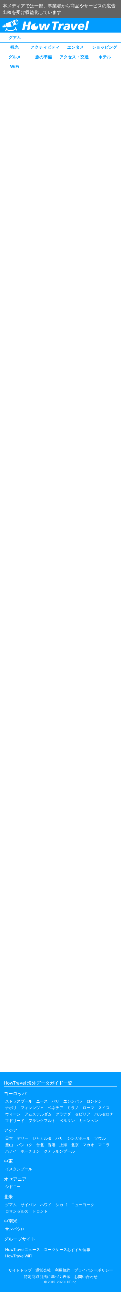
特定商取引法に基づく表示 (47, 1276)
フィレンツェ (32, 1107)
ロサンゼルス (16, 1211)
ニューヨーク (82, 1204)
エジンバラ (73, 1101)
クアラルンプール (59, 1151)
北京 (75, 1144)
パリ (55, 1101)
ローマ (88, 1107)
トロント (40, 1211)
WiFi (14, 66)
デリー (22, 1138)
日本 (9, 1138)
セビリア (82, 1114)
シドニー (13, 1186)
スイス (104, 1107)
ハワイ (46, 1204)
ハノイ (11, 1151)
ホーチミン (30, 1151)
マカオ (88, 1144)
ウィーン (13, 1114)
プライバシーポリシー (93, 1270)
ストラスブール (18, 1101)
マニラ (104, 1144)
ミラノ (73, 1107)
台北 (40, 1144)
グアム (14, 37)
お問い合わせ (85, 1276)
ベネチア (55, 1107)
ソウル (100, 1138)
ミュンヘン (88, 1120)
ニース (42, 1101)
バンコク (24, 1144)
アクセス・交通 (74, 56)
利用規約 (62, 1270)
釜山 (9, 1144)
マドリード (15, 1120)
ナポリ (11, 1107)
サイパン (28, 1204)
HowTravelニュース (22, 1249)
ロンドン (94, 1101)
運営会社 (43, 1270)
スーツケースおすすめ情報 (67, 1249)
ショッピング (104, 47)
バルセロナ (104, 1114)
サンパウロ (15, 1228)
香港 (51, 1144)
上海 (63, 1144)
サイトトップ (20, 1270)
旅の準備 (43, 56)
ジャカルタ (42, 1138)
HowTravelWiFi (18, 1256)
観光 (14, 47)
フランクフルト (41, 1120)
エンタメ (75, 47)
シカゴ (61, 1204)
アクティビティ (45, 47)
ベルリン (67, 1120)
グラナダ (63, 1114)
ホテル (104, 56)
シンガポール (78, 1138)
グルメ (14, 56)
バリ (59, 1138)
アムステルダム (38, 1114)
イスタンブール (18, 1168)
